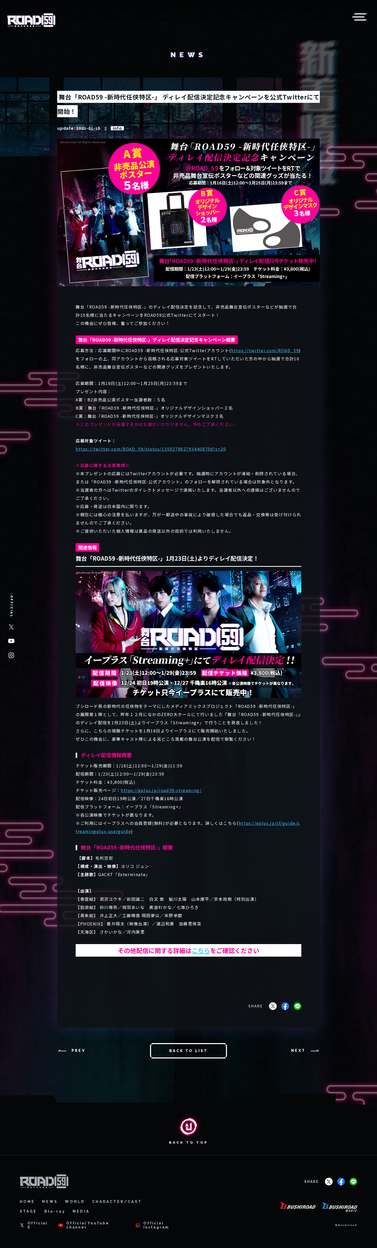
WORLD (75, 1202)
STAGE (28, 1211)
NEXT (298, 1050)
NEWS (50, 1202)
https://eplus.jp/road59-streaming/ (161, 790)
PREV (78, 1050)
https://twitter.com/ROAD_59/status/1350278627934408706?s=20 (151, 449)
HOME (27, 1202)
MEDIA (81, 1211)
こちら (201, 950)
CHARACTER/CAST (117, 1202)
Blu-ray (54, 1211)
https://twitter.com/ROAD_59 (265, 350)
